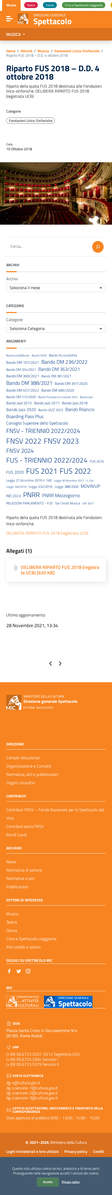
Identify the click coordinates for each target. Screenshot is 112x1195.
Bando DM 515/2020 (21, 396)
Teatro (11, 922)
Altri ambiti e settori (23, 947)
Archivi (12, 278)
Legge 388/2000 (66, 486)
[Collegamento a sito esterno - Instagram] (28, 970)
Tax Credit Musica (67, 503)
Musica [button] (14, 34)
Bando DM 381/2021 (56, 376)
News (11, 862)
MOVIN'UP (90, 486)
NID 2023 (13, 496)
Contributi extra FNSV (25, 826)
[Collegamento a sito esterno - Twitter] (19, 970)
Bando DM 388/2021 (29, 383)
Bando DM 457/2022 (22, 390)
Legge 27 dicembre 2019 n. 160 (29, 480)
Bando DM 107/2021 (22, 362)
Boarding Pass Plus (24, 416)
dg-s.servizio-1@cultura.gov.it (32, 1088)
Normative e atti (20, 878)
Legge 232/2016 (40, 486)
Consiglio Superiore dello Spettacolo (37, 423)
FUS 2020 (15, 472)
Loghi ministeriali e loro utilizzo (32, 1151)
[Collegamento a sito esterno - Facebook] (9, 970)
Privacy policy (71, 1181)
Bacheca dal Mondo (17, 355)
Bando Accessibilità (63, 355)
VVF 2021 (88, 503)
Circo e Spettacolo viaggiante (31, 939)
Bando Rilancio (79, 409)
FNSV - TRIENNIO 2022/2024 (43, 430)
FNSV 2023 (61, 441)
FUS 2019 (97, 461)
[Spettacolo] (23, 18)
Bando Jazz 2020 (21, 410)
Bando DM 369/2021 (22, 376)
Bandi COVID (39, 355)
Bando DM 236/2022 (64, 362)
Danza (11, 930)
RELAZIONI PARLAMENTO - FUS (29, 503)
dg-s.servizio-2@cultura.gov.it (32, 1093)
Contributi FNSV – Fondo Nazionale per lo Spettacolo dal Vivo (55, 814)
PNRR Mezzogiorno (61, 495)
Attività (26, 51)
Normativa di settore (24, 870)
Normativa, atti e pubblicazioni (32, 774)
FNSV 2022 (23, 441)
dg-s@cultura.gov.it (23, 1083)
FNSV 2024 (20, 450)
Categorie (14, 319)
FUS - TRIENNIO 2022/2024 (47, 460)
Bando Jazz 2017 (47, 403)
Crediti (98, 1151)
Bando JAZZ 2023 (50, 409)
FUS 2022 (75, 471)
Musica (43, 51)
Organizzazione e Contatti (28, 766)
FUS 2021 (41, 471)
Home (10, 51)
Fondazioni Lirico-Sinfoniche (76, 51)
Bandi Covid (16, 835)
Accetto (48, 1181)
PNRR (31, 495)
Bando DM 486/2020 (57, 390)
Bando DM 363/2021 (59, 369)
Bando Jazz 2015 (19, 403)
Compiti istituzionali (23, 758)
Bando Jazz (86, 397)
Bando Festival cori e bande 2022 (58, 397)
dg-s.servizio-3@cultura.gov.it (32, 1098)
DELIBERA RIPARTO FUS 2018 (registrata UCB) (47, 533)
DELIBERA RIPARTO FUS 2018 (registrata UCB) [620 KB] (60, 570)
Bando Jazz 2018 (75, 403)
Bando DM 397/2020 (71, 383)
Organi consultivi (20, 783)
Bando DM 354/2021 (21, 369)
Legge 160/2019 (16, 487)
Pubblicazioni (17, 887)
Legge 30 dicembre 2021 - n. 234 (74, 480)
